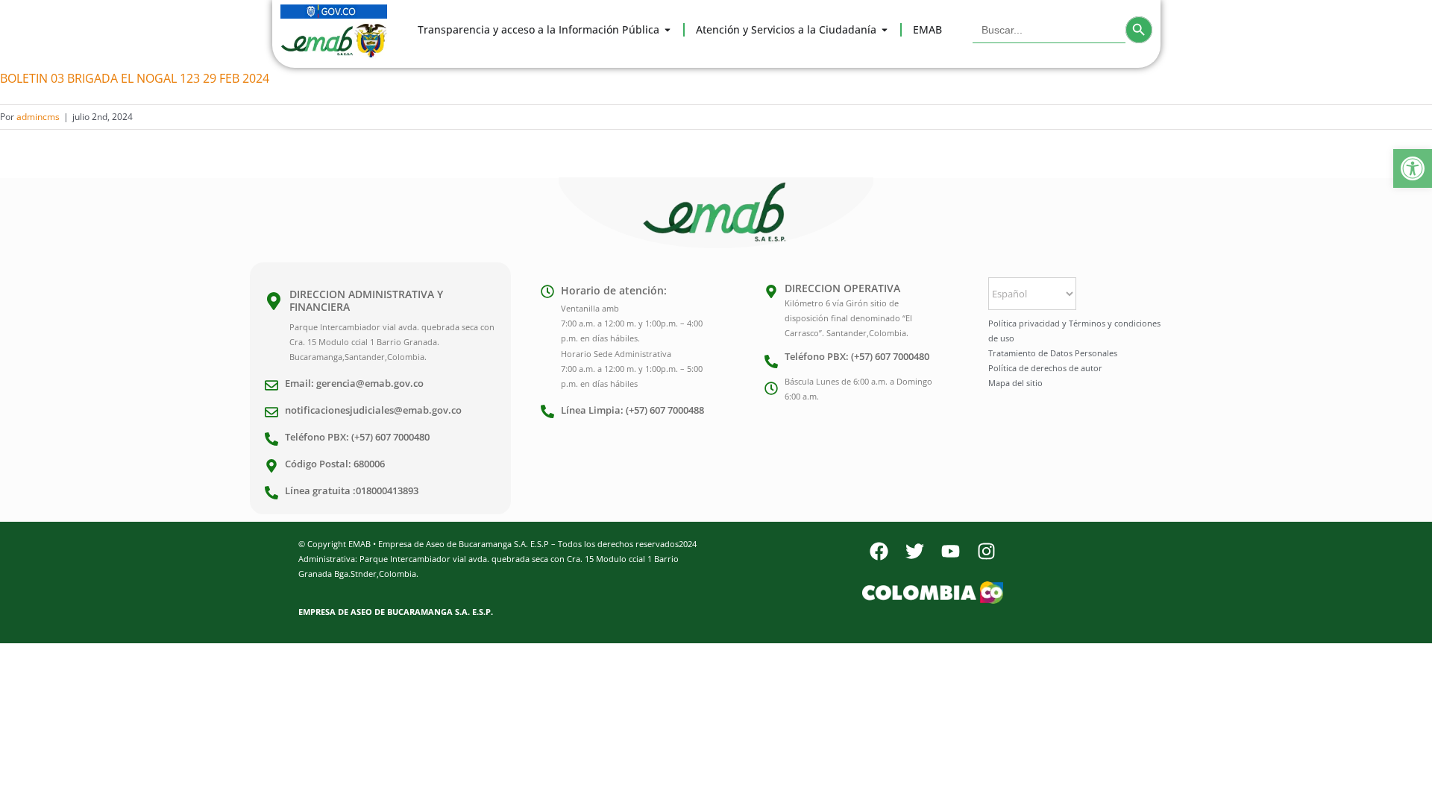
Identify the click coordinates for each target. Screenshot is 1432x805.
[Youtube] (950, 551)
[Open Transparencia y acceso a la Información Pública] (667, 30)
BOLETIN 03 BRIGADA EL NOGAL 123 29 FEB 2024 (134, 78)
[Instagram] (986, 551)
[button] (1412, 168)
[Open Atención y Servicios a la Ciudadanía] (884, 30)
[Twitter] (914, 551)
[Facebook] (879, 551)
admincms (38, 116)
